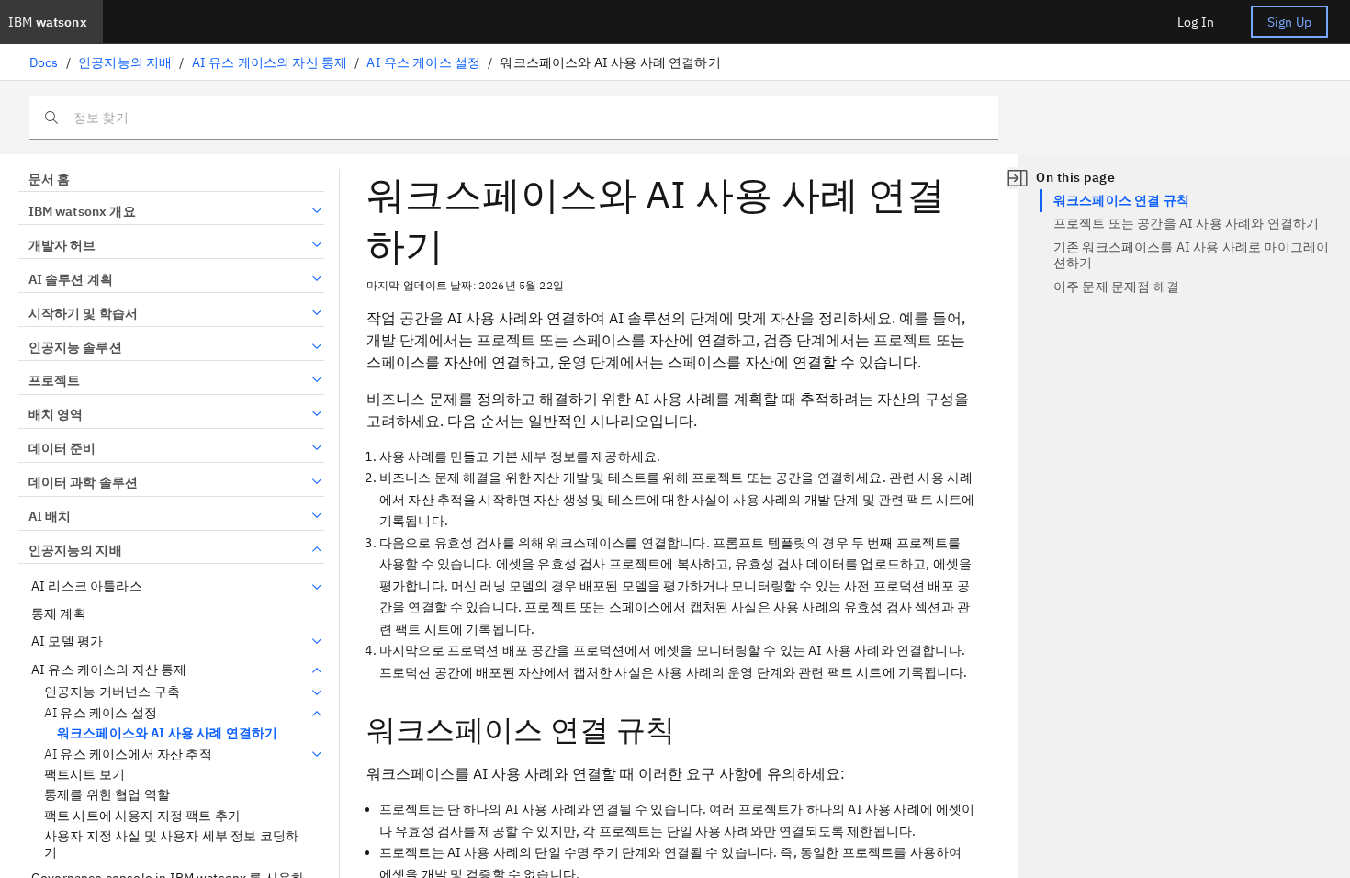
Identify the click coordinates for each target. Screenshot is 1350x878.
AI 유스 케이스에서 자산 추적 (128, 754)
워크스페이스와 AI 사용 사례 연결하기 (167, 733)
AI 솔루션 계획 (70, 279)
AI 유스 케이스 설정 (423, 62)
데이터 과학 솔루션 (83, 482)
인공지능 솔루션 (75, 347)
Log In (1195, 22)
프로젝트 (54, 380)
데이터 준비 (62, 448)
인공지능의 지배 (125, 62)
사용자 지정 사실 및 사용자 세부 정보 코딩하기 (171, 844)
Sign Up (1289, 22)
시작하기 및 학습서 (83, 313)
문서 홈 (49, 179)
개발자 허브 (62, 245)
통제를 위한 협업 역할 (107, 795)
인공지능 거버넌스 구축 (112, 692)
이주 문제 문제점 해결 (1116, 286)
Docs (44, 62)
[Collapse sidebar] (1018, 178)
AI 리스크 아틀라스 (86, 586)
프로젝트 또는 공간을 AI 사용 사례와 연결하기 (1186, 223)
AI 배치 (49, 516)
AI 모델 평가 (67, 641)
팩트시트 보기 (84, 774)
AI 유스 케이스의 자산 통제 (270, 62)
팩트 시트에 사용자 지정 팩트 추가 (142, 816)
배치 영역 (55, 414)
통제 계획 (58, 614)
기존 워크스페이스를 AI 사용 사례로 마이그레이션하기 (1191, 255)
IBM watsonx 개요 (82, 211)
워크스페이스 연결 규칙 (1121, 200)
